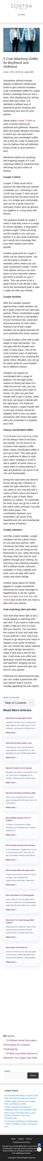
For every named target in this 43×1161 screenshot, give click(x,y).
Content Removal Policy (21, 1142)
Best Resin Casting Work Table (19, 718)
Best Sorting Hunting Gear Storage (20, 845)
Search (7, 1071)
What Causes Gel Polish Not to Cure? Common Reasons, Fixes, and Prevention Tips (20, 1115)
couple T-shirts (25, 120)
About (13, 1139)
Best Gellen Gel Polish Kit (16, 947)
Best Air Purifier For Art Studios (19, 768)
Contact (21, 1139)
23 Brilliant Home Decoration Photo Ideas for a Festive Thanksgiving (20, 1044)
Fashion (10, 1036)
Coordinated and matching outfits (20, 436)
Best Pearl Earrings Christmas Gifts (20, 793)
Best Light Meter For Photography (20, 895)
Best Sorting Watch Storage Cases (20, 870)
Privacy (29, 1139)
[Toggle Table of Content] (30, 702)
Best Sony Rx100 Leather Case (19, 743)
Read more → (12, 733)
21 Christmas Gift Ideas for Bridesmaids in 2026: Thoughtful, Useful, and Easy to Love (21, 1124)
